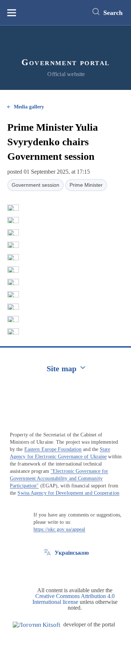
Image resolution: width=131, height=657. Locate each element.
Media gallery (29, 107)
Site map (61, 368)
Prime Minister (86, 185)
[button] (13, 208)
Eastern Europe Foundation (53, 449)
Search (113, 12)
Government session (35, 185)
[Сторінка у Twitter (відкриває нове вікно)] (47, 569)
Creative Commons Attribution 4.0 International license (73, 599)
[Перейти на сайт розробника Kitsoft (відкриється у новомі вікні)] (36, 625)
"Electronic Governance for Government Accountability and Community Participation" (59, 478)
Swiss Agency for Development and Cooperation (68, 493)
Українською (72, 553)
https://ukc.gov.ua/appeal (59, 529)
